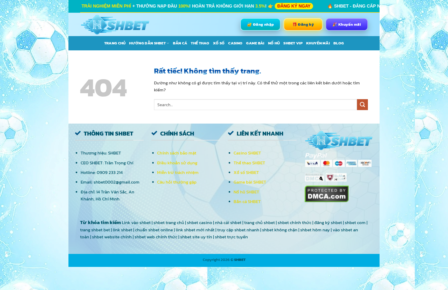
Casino (235, 43)
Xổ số (219, 43)
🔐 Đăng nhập (260, 24)
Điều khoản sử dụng (177, 162)
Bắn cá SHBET (247, 201)
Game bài (255, 43)
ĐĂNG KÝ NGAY (237, 6)
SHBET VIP (293, 43)
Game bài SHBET (250, 182)
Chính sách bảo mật (176, 153)
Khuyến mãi (318, 43)
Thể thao (200, 43)
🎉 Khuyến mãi (346, 24)
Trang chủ (115, 43)
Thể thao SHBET (249, 162)
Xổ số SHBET (246, 172)
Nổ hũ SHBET (246, 191)
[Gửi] (362, 104)
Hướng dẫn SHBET (147, 43)
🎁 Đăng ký (303, 24)
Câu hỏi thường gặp (177, 182)
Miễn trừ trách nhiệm (178, 172)
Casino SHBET (247, 153)
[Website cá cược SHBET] (115, 24)
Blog (338, 43)
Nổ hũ (274, 43)
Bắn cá (180, 43)
